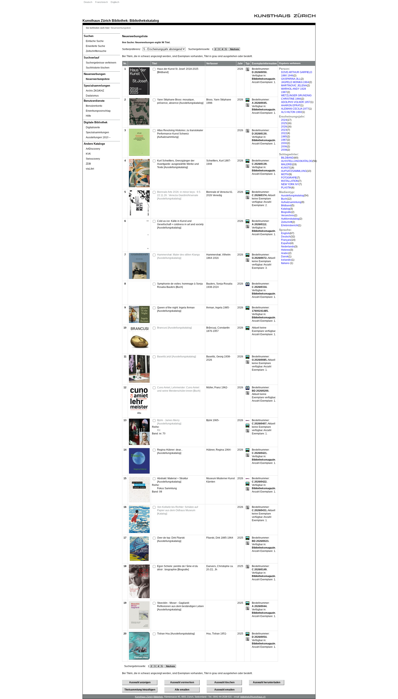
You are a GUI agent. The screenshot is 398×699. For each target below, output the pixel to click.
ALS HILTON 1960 (291, 112)
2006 (284, 146)
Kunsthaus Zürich (97, 20)
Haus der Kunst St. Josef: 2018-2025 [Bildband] (177, 70)
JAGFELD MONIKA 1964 (295, 82)
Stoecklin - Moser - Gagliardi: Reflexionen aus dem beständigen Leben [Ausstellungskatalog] (180, 606)
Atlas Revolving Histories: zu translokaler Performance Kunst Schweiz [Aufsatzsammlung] (180, 133)
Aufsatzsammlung (291, 202)
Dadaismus (92, 95)
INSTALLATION (289, 181)
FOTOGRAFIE (289, 177)
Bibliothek (120, 20)
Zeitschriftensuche (96, 51)
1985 (284, 136)
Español (285, 243)
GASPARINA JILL (291, 78)
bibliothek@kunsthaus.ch (253, 696)
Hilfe (88, 115)
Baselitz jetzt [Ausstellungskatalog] (176, 356)
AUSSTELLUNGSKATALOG (296, 161)
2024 (284, 120)
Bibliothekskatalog (144, 20)
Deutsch (88, 2)
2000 (284, 143)
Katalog (285, 208)
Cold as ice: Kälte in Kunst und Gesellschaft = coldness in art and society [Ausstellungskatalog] (180, 224)
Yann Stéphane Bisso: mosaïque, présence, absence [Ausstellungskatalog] (180, 101)
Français (286, 239)
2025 (284, 123)
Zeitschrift (286, 222)
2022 (284, 133)
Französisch (101, 2)
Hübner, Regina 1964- (218, 449)
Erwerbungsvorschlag (98, 110)
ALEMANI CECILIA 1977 (295, 108)
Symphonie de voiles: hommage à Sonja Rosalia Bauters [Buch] (180, 285)
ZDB (88, 163)
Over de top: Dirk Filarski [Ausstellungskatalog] (171, 539)
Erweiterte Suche (95, 46)
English (285, 233)
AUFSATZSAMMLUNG (294, 171)
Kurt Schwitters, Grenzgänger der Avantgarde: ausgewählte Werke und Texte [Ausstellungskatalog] (178, 164)
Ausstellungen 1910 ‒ (98, 137)
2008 (284, 149)
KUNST (285, 167)
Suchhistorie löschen (97, 67)
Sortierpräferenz (131, 49)
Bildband (286, 205)
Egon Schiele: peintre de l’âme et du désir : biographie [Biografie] (177, 568)
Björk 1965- (212, 420)
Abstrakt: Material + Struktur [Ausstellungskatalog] (172, 480)
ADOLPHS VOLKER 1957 (295, 102)
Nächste (234, 49)
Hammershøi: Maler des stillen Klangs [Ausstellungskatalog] (178, 256)
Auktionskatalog (290, 218)
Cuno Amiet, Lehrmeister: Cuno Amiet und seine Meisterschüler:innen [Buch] (178, 389)
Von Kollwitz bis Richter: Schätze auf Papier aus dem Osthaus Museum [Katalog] (177, 510)
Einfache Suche (95, 41)
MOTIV (285, 174)
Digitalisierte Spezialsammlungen (97, 130)
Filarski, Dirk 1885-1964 (219, 537)
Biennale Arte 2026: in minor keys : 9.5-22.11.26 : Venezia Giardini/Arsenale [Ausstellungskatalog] (179, 195)
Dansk (284, 256)
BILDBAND (287, 157)
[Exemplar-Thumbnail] (139, 94)
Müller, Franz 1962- (217, 387)
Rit (158, 430)
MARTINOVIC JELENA (294, 85)
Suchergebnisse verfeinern (101, 62)
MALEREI (286, 164)
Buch (284, 198)
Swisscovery (93, 158)
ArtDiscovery (93, 148)
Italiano (285, 263)
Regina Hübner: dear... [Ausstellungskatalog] (170, 451)
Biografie (286, 212)
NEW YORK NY (290, 184)
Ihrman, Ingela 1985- (218, 307)
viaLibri (90, 168)
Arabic (284, 253)
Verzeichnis (287, 215)
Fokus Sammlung (167, 488)
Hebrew (285, 249)
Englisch (115, 2)
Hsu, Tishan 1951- (216, 633)
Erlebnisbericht (289, 225)
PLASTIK (286, 187)
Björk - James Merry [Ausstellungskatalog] (169, 422)
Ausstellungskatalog (292, 195)
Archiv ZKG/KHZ (95, 90)
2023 (284, 129)
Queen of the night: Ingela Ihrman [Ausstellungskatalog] (176, 309)
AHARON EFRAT (290, 105)
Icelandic (286, 259)
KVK (88, 153)
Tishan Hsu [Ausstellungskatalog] (176, 633)
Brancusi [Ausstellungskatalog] (174, 327)
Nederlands (287, 246)
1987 (284, 139)
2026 (284, 126)
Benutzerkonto (94, 105)
